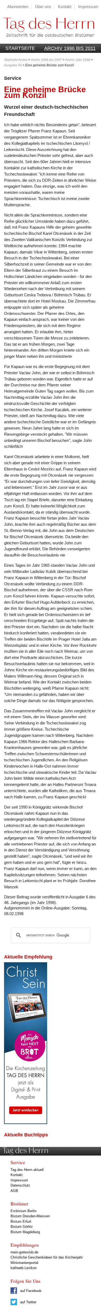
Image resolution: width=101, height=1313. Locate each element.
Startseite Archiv (15, 60)
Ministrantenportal (24, 1263)
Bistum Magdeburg (25, 1232)
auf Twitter (27, 1302)
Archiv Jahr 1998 (77, 60)
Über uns (43, 6)
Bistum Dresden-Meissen (30, 1216)
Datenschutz (20, 1185)
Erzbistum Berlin (23, 1211)
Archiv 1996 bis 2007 (46, 60)
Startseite (20, 48)
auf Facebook (30, 1291)
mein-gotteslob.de (24, 1252)
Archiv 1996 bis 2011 (70, 48)
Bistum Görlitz (22, 1227)
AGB (14, 1191)
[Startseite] (47, 41)
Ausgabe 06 (13, 65)
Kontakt (64, 6)
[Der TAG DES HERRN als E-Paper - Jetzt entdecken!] (25, 1122)
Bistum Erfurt (21, 1221)
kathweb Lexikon (24, 1268)
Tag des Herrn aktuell (27, 1170)
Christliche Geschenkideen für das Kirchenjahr (47, 1257)
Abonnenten (17, 6)
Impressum (88, 6)
